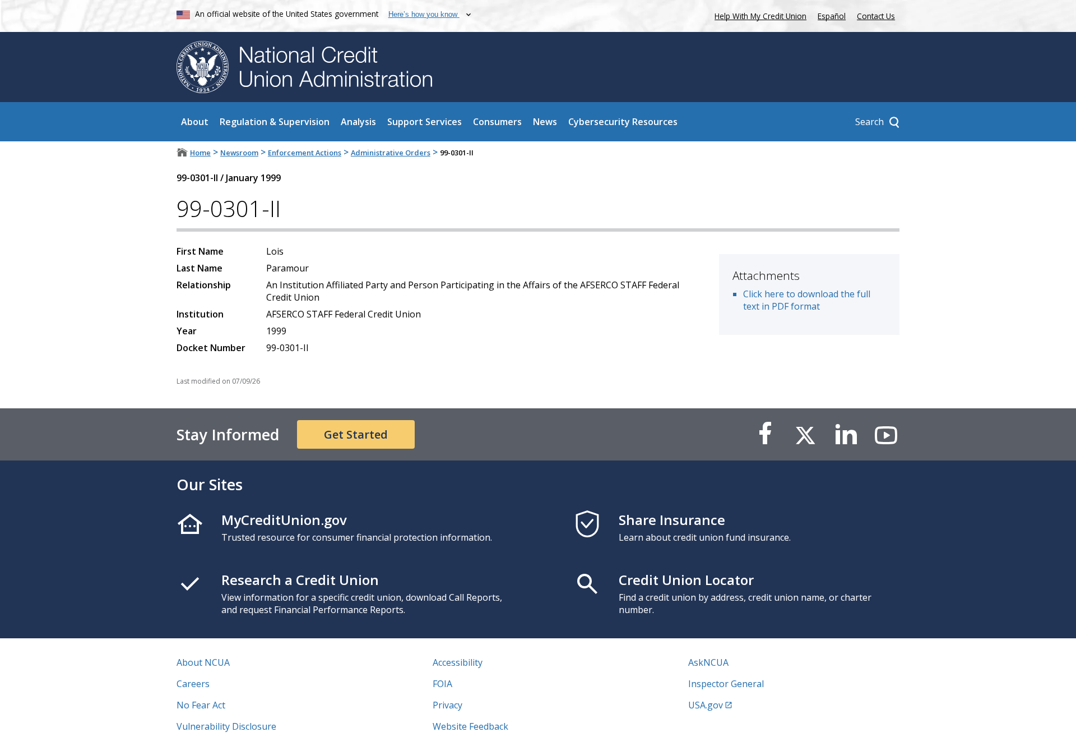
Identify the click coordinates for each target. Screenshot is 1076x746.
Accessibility (458, 662)
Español (832, 16)
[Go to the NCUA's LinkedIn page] (845, 434)
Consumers (497, 122)
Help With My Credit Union (758, 14)
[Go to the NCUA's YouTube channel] (886, 434)
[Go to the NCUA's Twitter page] (805, 434)
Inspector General (726, 684)
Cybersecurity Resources (623, 122)
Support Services (424, 122)
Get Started (356, 434)
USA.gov (705, 705)
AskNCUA (708, 662)
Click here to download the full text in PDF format (806, 300)
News (545, 122)
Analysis (358, 122)
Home (200, 153)
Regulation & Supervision (275, 122)
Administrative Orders (390, 153)
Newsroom (239, 153)
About (194, 122)
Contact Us (876, 16)
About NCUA (203, 662)
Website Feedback (470, 726)
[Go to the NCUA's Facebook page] (765, 434)
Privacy (447, 705)
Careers (193, 684)
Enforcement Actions (304, 153)
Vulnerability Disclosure (226, 726)
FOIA (442, 684)
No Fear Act (201, 705)
